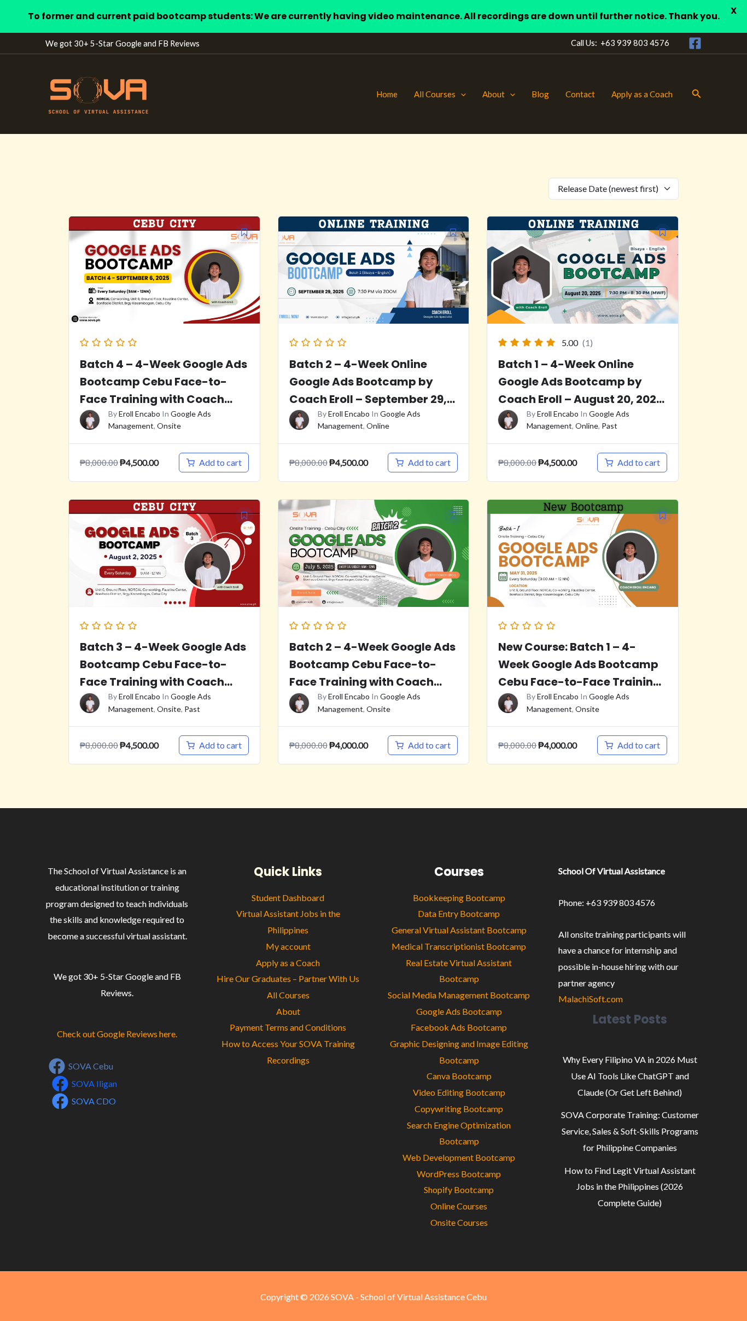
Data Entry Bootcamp (459, 913)
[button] (461, 94)
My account (288, 946)
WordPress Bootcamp (459, 1173)
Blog (540, 94)
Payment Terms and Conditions (288, 1027)
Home (387, 94)
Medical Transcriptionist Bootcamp (459, 946)
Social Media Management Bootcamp (459, 995)
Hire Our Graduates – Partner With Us (288, 978)
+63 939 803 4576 (634, 43)
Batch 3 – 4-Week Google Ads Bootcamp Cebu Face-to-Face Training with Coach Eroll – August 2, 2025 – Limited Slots (163, 681)
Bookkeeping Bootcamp (459, 897)
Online (377, 425)
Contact (580, 94)
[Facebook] (695, 43)
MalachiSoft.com (590, 998)
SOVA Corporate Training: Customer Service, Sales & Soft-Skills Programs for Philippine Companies (630, 1130)
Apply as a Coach (642, 94)
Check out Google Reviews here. (117, 1033)
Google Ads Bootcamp (459, 1011)
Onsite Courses (459, 1222)
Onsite (169, 425)
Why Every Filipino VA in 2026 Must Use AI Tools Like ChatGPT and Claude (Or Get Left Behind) (630, 1075)
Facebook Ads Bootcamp (459, 1027)
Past (609, 425)
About (493, 94)
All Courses (435, 94)
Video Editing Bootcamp (459, 1092)
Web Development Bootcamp (458, 1157)
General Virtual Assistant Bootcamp (459, 930)
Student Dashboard (288, 897)
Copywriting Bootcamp (459, 1108)
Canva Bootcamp (459, 1076)
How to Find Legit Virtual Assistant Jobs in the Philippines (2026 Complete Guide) (630, 1186)
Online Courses (458, 1206)
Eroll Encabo (139, 413)
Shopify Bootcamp (459, 1189)
